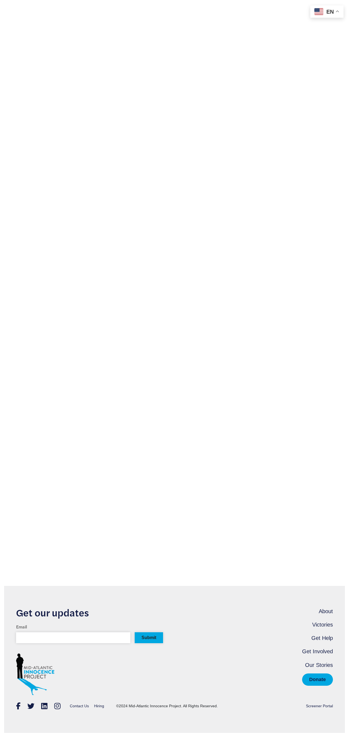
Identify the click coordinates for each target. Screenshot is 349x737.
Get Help (322, 638)
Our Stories (319, 665)
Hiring (99, 706)
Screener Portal (319, 706)
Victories (322, 625)
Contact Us (79, 706)
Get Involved (317, 651)
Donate (317, 679)
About (326, 611)
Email (21, 627)
